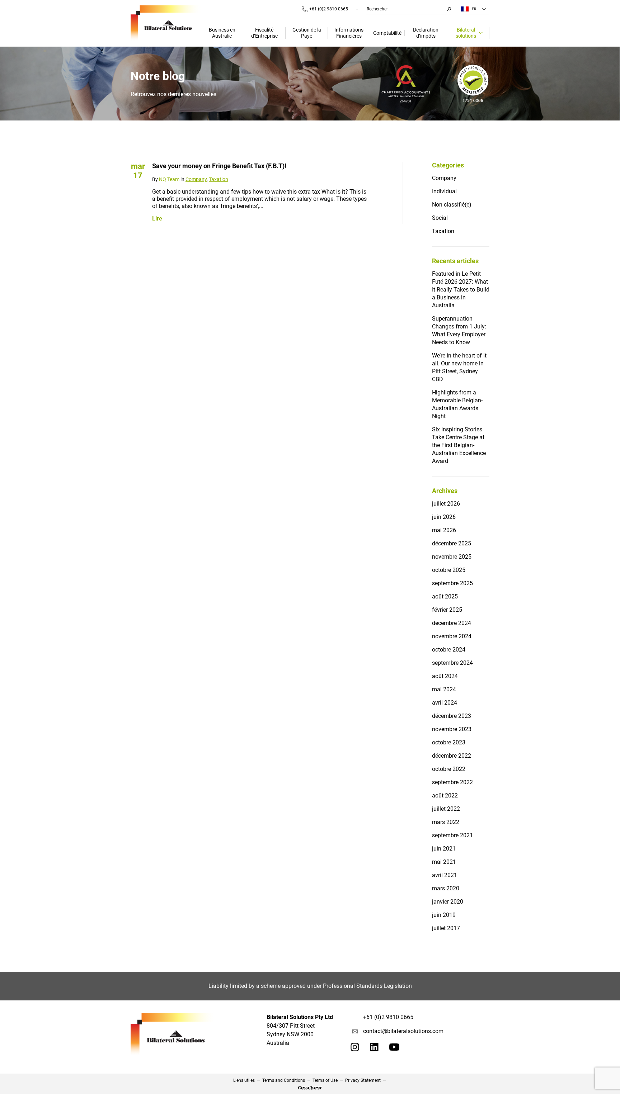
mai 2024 (444, 689)
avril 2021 (444, 875)
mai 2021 (444, 861)
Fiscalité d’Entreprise (264, 33)
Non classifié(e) (451, 204)
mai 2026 (444, 530)
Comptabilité (387, 33)
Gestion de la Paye (306, 33)
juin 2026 (444, 516)
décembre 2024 (451, 623)
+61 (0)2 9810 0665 (328, 8)
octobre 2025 (448, 570)
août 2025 (445, 596)
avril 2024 (444, 702)
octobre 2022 (448, 769)
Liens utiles (244, 1080)
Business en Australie (222, 33)
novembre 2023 (451, 729)
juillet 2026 (446, 503)
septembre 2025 (452, 583)
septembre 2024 (452, 662)
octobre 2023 (448, 742)
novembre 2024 (451, 636)
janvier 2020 (447, 901)
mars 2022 (445, 822)
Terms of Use (325, 1080)
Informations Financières (348, 33)
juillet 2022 (446, 808)
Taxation (218, 179)
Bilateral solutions (466, 33)
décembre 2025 (451, 543)
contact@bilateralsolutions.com (403, 1031)
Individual (444, 191)
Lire (157, 218)
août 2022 (445, 795)
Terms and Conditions (283, 1080)
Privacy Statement (363, 1080)
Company (196, 179)
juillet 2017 (446, 928)
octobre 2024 (448, 649)
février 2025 (447, 609)
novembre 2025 (451, 556)
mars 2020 (445, 888)
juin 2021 (444, 848)
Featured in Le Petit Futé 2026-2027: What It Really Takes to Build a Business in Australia (460, 289)
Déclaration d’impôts (425, 33)
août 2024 (445, 676)
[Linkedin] (374, 1049)
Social (440, 217)
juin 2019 (444, 914)
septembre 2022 (452, 782)
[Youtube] (394, 1048)
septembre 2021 (452, 835)
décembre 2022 (451, 755)
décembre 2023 (451, 715)
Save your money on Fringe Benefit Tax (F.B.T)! (219, 166)
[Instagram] (355, 1049)
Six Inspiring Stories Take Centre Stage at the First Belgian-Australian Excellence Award (459, 445)
